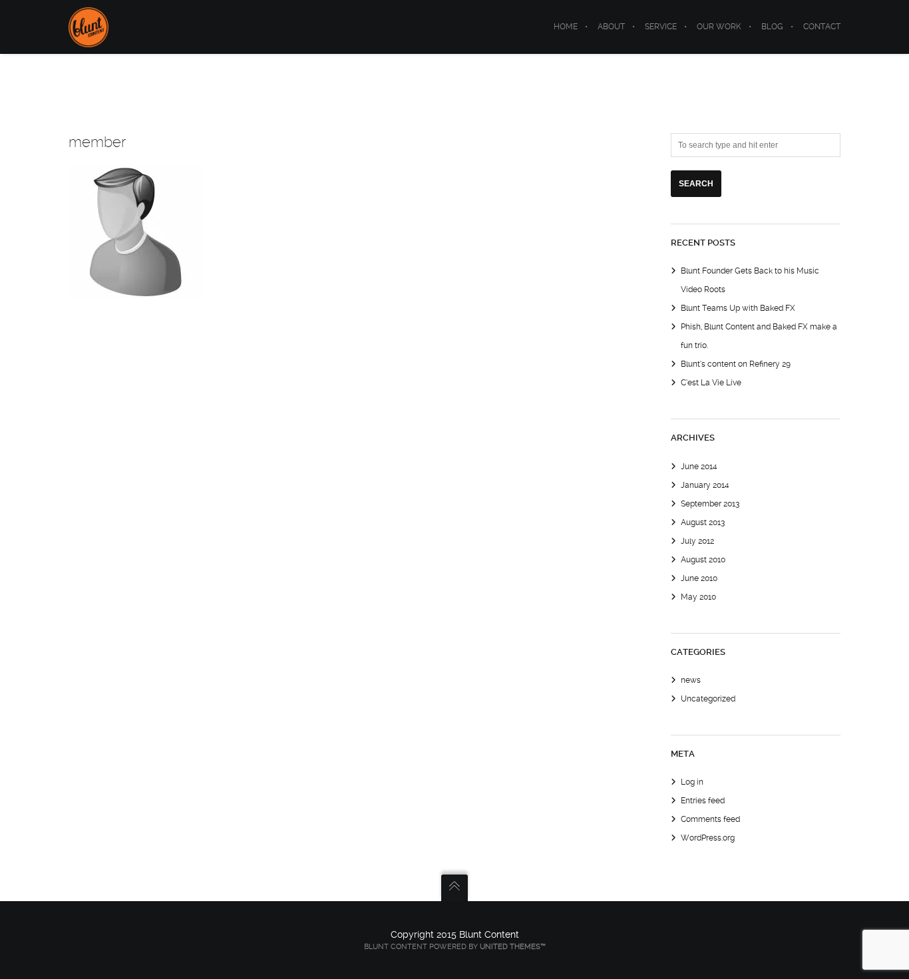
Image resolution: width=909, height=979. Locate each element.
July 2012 (697, 541)
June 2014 (699, 466)
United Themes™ (513, 946)
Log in (692, 782)
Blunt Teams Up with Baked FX (738, 308)
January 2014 (705, 485)
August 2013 (703, 522)
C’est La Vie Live (711, 382)
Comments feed (710, 819)
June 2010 (699, 578)
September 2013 (710, 503)
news (691, 680)
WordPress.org (708, 838)
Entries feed (703, 800)
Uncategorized (708, 698)
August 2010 (703, 559)
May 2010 (698, 597)
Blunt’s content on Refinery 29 (736, 364)
